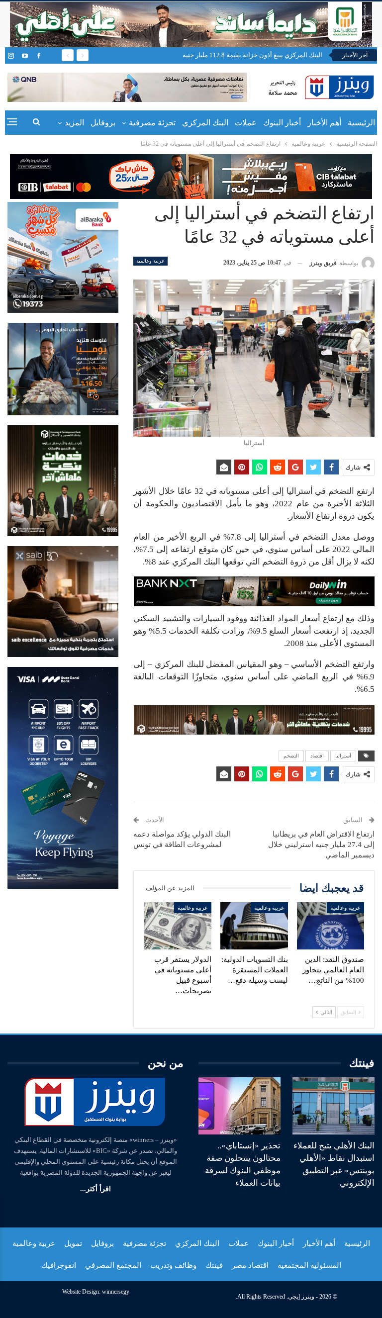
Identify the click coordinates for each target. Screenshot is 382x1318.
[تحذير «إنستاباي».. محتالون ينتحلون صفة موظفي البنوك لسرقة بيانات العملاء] (239, 1106)
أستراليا (343, 755)
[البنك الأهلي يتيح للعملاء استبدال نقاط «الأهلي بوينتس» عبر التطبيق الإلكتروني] (333, 1106)
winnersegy (115, 1291)
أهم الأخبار (324, 122)
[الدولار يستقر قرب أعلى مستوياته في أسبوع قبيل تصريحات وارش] (178, 925)
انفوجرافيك (58, 1265)
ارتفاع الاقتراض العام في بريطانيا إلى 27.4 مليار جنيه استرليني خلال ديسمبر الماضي (321, 844)
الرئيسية (361, 122)
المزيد (74, 122)
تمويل (73, 1243)
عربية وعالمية (150, 261)
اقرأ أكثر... (95, 1189)
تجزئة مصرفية (152, 122)
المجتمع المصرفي (113, 1265)
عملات (246, 122)
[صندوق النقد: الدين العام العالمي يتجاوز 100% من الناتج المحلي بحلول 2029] (331, 925)
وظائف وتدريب (173, 1265)
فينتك (214, 1265)
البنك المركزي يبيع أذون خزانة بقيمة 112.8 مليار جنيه (252, 55)
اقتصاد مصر (250, 1265)
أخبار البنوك (282, 122)
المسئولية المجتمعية (309, 1265)
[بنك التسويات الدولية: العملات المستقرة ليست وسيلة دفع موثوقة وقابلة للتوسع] (254, 925)
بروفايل (103, 122)
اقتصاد (317, 755)
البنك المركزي (205, 122)
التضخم (291, 755)
